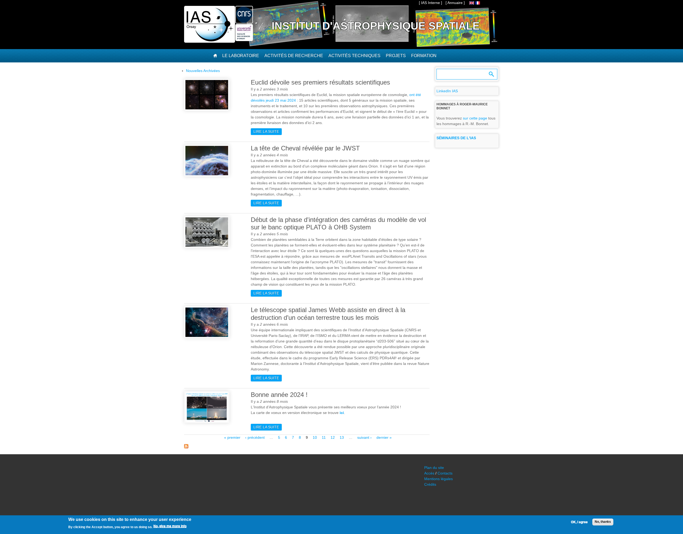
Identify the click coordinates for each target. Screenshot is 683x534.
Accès (429, 473)
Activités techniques (354, 55)
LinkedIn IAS (447, 91)
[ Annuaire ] (455, 3)
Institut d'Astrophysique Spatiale (376, 26)
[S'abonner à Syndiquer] (186, 447)
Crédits (430, 484)
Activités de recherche (293, 55)
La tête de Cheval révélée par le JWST (305, 148)
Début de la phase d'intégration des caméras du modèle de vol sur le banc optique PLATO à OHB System (338, 223)
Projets (396, 55)
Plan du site (434, 467)
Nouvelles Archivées (203, 71)
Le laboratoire (240, 55)
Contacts (445, 473)
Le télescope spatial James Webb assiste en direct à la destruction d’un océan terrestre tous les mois (328, 313)
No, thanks (603, 522)
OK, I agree (579, 522)
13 (342, 437)
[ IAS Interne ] (430, 3)
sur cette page (475, 118)
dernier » (384, 437)
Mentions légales (438, 479)
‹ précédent (255, 437)
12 (333, 437)
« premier (232, 437)
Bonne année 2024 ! (279, 394)
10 (315, 437)
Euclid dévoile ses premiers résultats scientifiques (320, 82)
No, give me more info (169, 526)
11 (324, 437)
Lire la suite (267, 131)
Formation (423, 55)
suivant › (364, 437)
